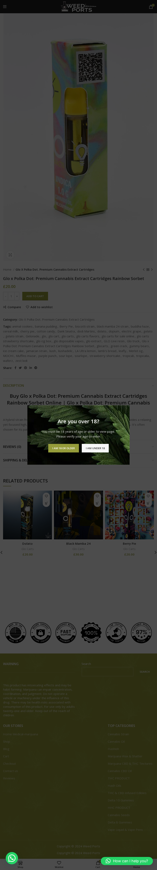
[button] (12, 858)
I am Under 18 (95, 448)
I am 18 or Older (63, 448)
